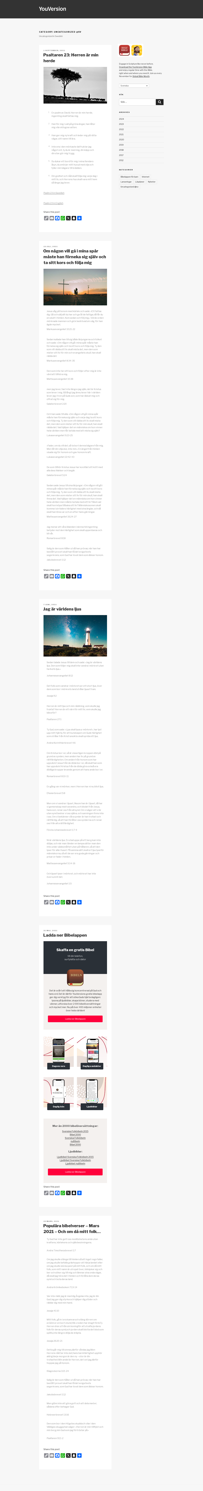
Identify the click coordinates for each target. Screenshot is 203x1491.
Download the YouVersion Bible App (135, 67)
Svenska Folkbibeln (75, 1138)
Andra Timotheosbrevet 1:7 (61, 1250)
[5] (50, 158)
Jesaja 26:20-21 (54, 1341)
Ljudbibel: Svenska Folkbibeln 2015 (75, 1157)
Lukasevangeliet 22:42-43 (60, 457)
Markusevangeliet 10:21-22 (61, 329)
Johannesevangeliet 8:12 (60, 675)
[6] (50, 172)
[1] (50, 109)
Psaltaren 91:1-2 (55, 1438)
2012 (121, 160)
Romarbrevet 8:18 (56, 538)
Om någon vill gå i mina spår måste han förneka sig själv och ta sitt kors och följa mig (74, 256)
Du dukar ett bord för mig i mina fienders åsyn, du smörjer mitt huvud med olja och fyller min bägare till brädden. (72, 164)
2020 (121, 139)
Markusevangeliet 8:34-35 (61, 360)
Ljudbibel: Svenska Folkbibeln (75, 1160)
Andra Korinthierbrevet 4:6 (61, 743)
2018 (121, 150)
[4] (50, 143)
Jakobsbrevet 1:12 (56, 560)
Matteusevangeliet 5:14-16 (61, 863)
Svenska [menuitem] (125, 86)
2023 (121, 124)
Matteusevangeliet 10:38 (60, 379)
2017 (121, 155)
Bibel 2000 (75, 1134)
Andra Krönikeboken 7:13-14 (62, 1287)
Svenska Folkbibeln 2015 (75, 1131)
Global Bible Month (141, 76)
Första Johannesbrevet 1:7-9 (62, 830)
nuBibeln (75, 1141)
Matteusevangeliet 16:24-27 (62, 516)
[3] (50, 132)
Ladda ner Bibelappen (65, 935)
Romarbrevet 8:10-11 (58, 776)
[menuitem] (134, 86)
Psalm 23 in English (53, 203)
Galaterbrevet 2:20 (57, 404)
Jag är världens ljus (62, 608)
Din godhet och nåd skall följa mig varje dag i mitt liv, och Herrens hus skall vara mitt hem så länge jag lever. (74, 179)
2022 (121, 129)
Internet (145, 177)
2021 (121, 134)
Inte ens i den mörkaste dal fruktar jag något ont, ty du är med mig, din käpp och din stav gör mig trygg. (73, 150)
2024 (121, 119)
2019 (121, 145)
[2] (50, 120)
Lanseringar (126, 182)
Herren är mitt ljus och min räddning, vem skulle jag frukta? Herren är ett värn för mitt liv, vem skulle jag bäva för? (74, 709)
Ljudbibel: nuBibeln (75, 1163)
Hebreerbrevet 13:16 (58, 1414)
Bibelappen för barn (129, 177)
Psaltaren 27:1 (54, 719)
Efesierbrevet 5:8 (56, 793)
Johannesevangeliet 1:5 (59, 883)
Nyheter (151, 182)
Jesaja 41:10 (53, 1310)
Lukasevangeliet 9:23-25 (60, 435)
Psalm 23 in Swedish (54, 193)
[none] (134, 86)
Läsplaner (139, 182)
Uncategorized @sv (130, 187)
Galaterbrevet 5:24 (57, 475)
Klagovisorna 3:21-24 (58, 1371)
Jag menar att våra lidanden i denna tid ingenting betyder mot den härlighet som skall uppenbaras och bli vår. (74, 530)
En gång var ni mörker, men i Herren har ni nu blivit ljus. (75, 786)
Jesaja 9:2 (52, 696)
